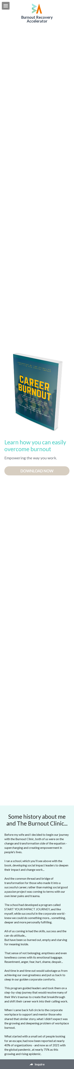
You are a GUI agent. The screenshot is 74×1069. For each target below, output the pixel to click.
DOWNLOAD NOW (37, 471)
